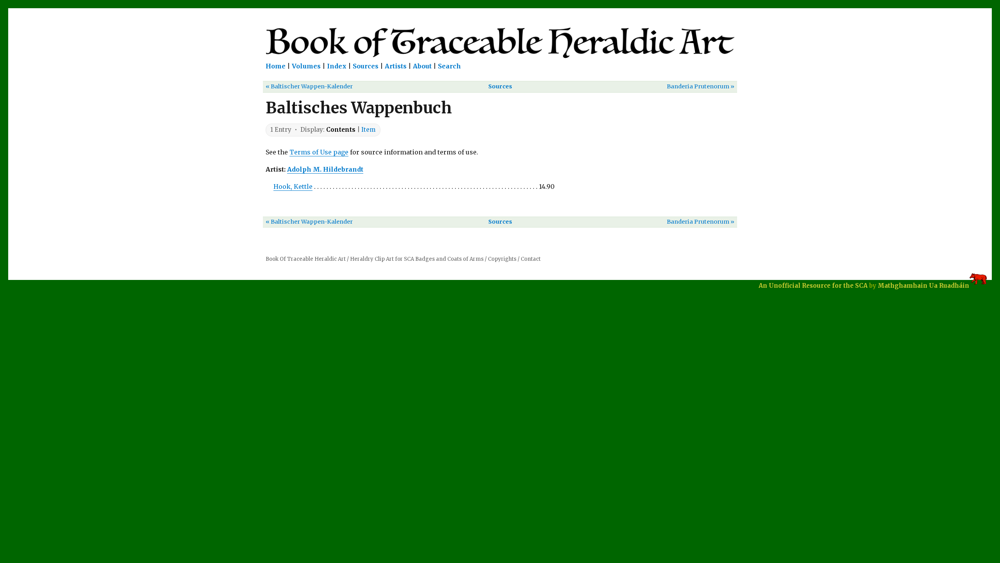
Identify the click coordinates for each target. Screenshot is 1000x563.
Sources (366, 66)
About (422, 66)
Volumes (306, 66)
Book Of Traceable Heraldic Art (306, 259)
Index (336, 66)
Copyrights (502, 259)
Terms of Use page (318, 152)
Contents (340, 129)
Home (276, 66)
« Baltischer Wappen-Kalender (309, 86)
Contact (531, 259)
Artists (396, 66)
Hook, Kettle (292, 186)
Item (368, 129)
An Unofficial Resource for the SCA (813, 285)
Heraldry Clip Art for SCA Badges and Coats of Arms (417, 259)
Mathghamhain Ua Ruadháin (923, 285)
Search (449, 66)
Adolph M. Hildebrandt (325, 169)
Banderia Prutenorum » (700, 86)
